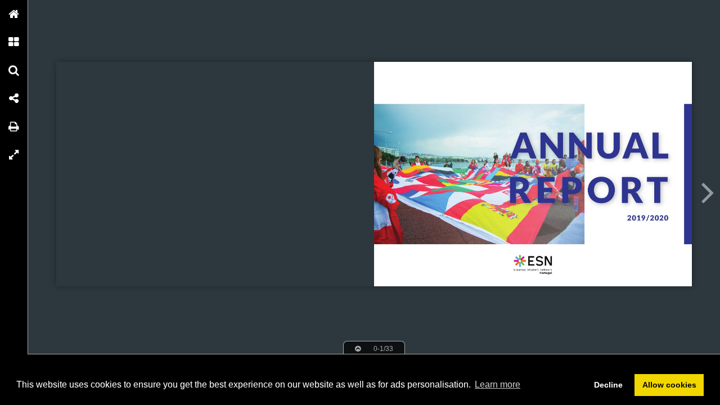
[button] (14, 14)
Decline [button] (608, 384)
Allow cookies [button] (669, 384)
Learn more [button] (497, 384)
